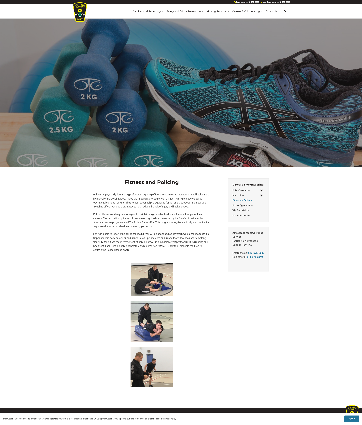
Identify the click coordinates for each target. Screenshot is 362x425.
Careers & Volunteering (246, 11)
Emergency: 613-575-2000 (247, 2)
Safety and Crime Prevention (184, 11)
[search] (285, 11)
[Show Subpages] (261, 190)
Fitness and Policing (242, 200)
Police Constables (241, 190)
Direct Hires (238, 195)
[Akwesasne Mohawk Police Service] (80, 12)
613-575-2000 (256, 253)
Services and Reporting (147, 11)
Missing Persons (216, 11)
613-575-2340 (255, 256)
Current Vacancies (241, 215)
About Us (271, 11)
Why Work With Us (240, 210)
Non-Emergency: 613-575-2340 (276, 2)
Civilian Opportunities (242, 205)
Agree (351, 418)
